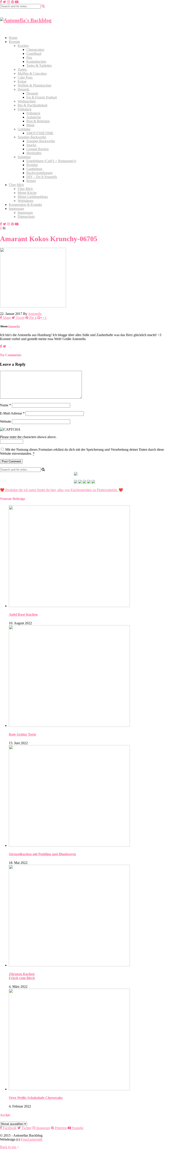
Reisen (31, 181)
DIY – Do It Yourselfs (41, 177)
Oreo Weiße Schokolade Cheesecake (36, 1098)
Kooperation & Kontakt (25, 204)
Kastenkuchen (36, 61)
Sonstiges (24, 157)
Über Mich (16, 185)
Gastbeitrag (34, 169)
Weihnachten (27, 101)
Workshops (25, 201)
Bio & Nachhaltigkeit (32, 105)
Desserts (23, 89)
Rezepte (14, 42)
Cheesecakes (35, 49)
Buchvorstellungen (39, 173)
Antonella (35, 314)
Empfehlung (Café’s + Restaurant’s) (51, 161)
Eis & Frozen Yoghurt (41, 97)
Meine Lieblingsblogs (33, 197)
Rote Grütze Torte (22, 734)
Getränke (24, 129)
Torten (22, 69)
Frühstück (24, 109)
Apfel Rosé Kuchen (23, 614)
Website (5, 421)
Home (13, 38)
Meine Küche (27, 193)
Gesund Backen (37, 149)
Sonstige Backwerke (32, 137)
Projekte (32, 165)
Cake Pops (25, 77)
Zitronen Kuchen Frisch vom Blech (22, 976)
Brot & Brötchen (38, 121)
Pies (29, 57)
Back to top (8, 1147)
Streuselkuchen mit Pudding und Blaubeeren (42, 854)
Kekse (22, 81)
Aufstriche (33, 117)
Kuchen (23, 45)
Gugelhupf (33, 53)
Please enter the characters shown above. (28, 437)
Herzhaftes (33, 153)
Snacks (31, 145)
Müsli (30, 125)
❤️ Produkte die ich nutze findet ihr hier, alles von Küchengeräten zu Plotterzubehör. (59, 490)
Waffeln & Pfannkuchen (34, 85)
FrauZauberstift (31, 1139)
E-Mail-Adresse (12, 413)
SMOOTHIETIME (39, 133)
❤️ (120, 490)
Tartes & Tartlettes (39, 65)
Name (5, 405)
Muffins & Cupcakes (32, 73)
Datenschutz (26, 216)
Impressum (16, 208)
